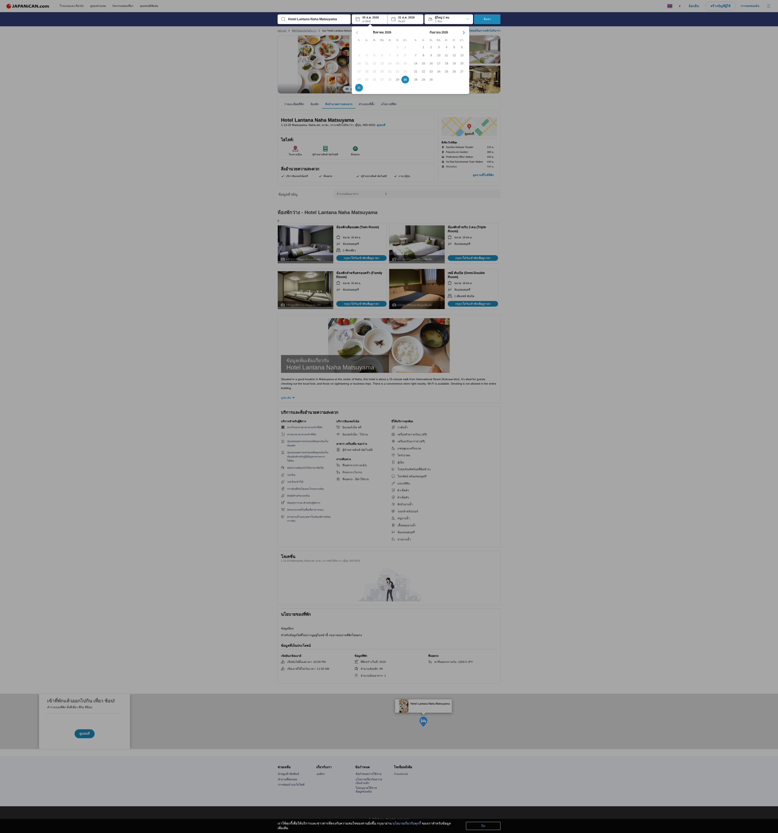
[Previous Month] (357, 32)
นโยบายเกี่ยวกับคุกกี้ (406, 823)
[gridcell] (397, 47)
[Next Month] (463, 32)
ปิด (483, 826)
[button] (370, 19)
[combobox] (317, 19)
